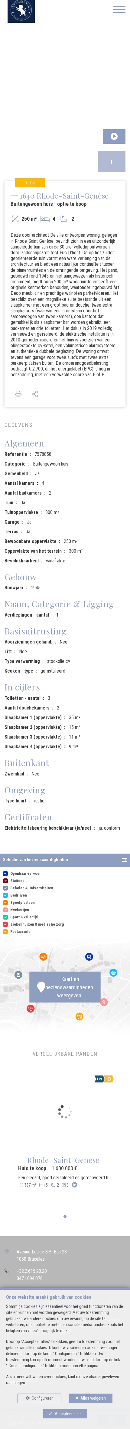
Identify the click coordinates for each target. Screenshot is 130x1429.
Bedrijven (18, 895)
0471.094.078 (30, 1278)
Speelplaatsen (22, 902)
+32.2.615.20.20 (32, 1271)
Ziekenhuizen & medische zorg (37, 924)
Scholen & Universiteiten (31, 888)
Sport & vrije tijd (24, 917)
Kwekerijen (19, 909)
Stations (17, 880)
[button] (65, 860)
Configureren (43, 1398)
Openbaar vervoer (25, 873)
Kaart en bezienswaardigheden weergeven (69, 987)
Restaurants (20, 931)
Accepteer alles (68, 1413)
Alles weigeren (93, 1398)
